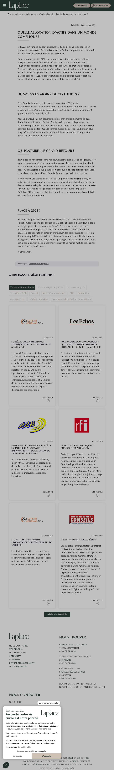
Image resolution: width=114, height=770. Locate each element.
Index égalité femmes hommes (36, 764)
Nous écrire (16, 702)
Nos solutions (17, 652)
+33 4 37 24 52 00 (67, 679)
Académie (14, 659)
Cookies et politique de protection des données (65, 758)
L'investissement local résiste (78, 539)
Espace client (83, 5)
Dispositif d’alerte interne (64, 764)
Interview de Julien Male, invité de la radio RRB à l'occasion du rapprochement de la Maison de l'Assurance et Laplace (31, 449)
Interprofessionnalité (22, 663)
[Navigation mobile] (5, 5)
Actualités (15, 656)
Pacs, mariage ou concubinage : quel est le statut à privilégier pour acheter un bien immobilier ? (81, 344)
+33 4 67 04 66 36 (67, 651)
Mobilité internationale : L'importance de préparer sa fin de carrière (31, 542)
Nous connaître (18, 646)
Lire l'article (26, 252)
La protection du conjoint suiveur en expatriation (77, 446)
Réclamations (85, 764)
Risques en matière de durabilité (74, 761)
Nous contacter (102, 5)
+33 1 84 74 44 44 (67, 663)
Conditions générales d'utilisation (40, 761)
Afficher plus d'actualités (57, 614)
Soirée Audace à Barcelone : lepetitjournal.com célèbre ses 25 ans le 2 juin (31, 344)
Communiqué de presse (39, 264)
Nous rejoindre (18, 666)
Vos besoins (16, 649)
